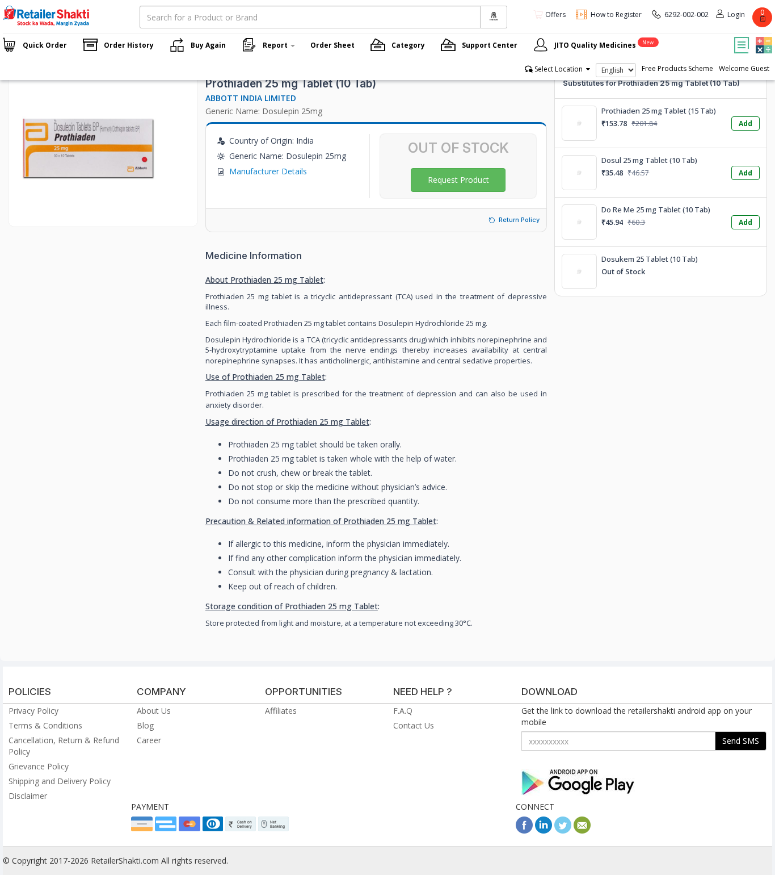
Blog (145, 725)
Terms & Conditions (45, 725)
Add (745, 123)
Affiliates (281, 710)
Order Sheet (332, 45)
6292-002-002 (686, 14)
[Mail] (582, 830)
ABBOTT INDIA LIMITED (250, 98)
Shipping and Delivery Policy (60, 781)
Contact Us (413, 725)
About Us (154, 710)
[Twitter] (562, 830)
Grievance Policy (39, 766)
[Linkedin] (543, 830)
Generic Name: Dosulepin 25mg (263, 111)
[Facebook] (524, 830)
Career (149, 740)
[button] (762, 37)
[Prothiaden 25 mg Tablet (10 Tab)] (88, 215)
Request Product (458, 179)
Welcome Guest (744, 68)
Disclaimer (28, 795)
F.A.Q (402, 710)
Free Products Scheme (677, 68)
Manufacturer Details (268, 171)
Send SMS (740, 740)
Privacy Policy (33, 710)
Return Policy (519, 220)
